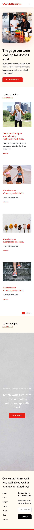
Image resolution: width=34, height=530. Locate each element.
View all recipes (7, 327)
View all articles (7, 98)
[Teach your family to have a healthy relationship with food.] (17, 114)
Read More (5, 153)
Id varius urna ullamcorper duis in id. (17, 172)
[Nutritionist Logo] (11, 3)
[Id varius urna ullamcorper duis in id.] (17, 174)
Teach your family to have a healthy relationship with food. (17, 110)
